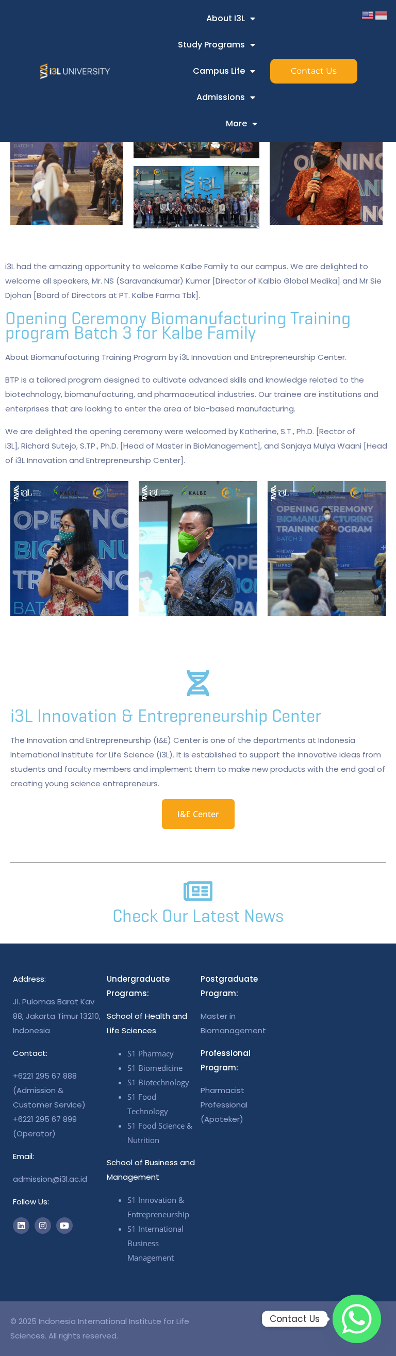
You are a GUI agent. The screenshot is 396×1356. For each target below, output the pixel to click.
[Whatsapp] (357, 1319)
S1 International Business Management (155, 1243)
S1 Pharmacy (150, 1053)
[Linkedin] (21, 1225)
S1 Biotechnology (158, 1082)
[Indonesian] (381, 14)
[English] (368, 14)
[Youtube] (64, 1225)
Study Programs (211, 45)
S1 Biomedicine (155, 1068)
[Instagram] (43, 1225)
